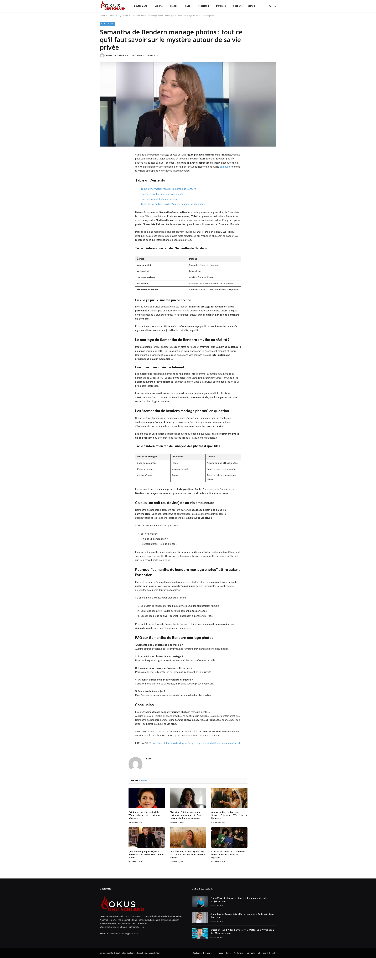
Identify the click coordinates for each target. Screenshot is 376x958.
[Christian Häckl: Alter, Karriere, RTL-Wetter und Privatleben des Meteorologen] (200, 933)
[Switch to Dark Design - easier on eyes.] (274, 6)
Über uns (237, 6)
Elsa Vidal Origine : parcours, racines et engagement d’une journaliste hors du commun (186, 815)
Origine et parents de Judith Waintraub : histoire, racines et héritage (145, 815)
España (159, 6)
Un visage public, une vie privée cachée (162, 194)
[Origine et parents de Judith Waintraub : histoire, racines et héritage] (147, 798)
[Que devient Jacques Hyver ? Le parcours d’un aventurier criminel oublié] (147, 837)
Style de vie (107, 24)
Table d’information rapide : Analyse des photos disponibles (173, 204)
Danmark (221, 6)
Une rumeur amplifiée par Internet (160, 199)
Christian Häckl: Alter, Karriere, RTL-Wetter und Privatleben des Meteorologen (242, 931)
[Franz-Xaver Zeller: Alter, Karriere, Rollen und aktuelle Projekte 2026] (200, 901)
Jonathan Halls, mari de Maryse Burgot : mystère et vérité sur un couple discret (196, 743)
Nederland (203, 6)
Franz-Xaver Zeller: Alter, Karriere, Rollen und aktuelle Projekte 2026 (239, 900)
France (174, 6)
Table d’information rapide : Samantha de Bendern (168, 189)
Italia (187, 6)
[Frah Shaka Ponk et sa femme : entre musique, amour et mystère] (229, 837)
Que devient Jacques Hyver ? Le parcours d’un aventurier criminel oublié (146, 854)
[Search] (270, 6)
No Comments (138, 55)
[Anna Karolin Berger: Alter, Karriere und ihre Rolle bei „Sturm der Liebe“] (200, 917)
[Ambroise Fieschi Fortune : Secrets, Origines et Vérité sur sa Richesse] (229, 798)
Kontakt (251, 6)
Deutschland (140, 6)
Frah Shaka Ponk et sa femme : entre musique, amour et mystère (228, 854)
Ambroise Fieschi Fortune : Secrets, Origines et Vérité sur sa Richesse (229, 815)
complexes (225, 166)
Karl (110, 55)
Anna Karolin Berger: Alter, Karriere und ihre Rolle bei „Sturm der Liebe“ (242, 915)
